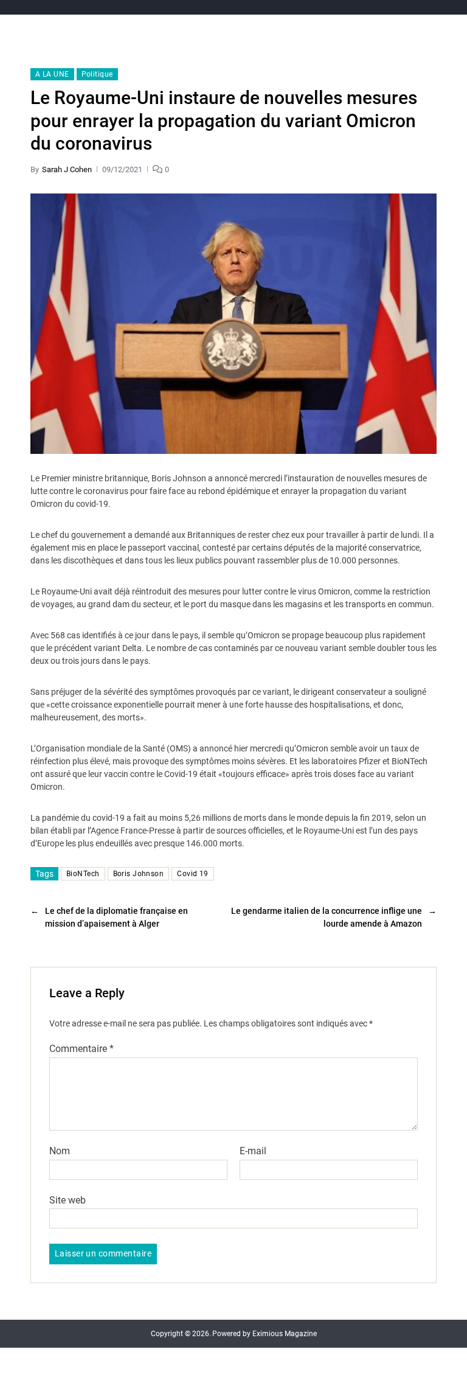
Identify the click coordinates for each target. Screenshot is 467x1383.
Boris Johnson (138, 873)
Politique (97, 74)
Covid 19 (193, 873)
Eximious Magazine (284, 1333)
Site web (67, 1199)
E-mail (253, 1151)
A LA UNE (52, 74)
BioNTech (83, 873)
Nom (59, 1151)
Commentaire (81, 1048)
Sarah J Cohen (67, 169)
